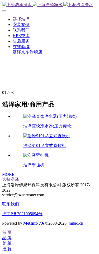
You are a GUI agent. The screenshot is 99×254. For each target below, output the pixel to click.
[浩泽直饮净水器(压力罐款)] (50, 116)
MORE (8, 174)
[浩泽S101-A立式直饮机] (46, 136)
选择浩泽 (10, 179)
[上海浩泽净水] (49, 5)
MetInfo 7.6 (33, 223)
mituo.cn (76, 223)
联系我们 (10, 204)
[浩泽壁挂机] (36, 155)
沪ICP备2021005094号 (22, 213)
